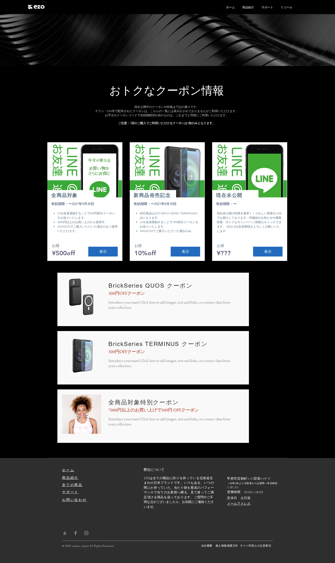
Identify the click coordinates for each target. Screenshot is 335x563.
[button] (103, 251)
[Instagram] (86, 533)
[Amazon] (64, 533)
